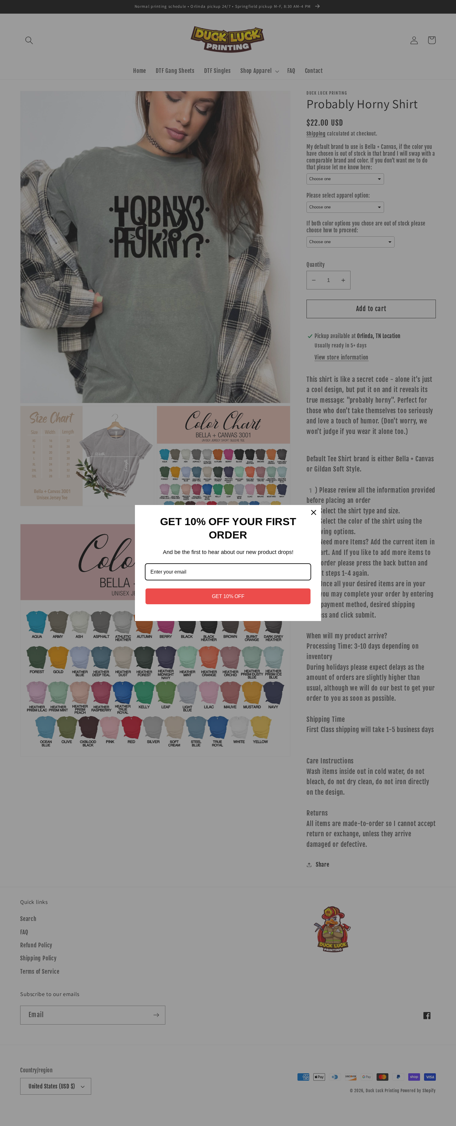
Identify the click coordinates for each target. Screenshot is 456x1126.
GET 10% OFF (228, 596)
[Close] (313, 512)
